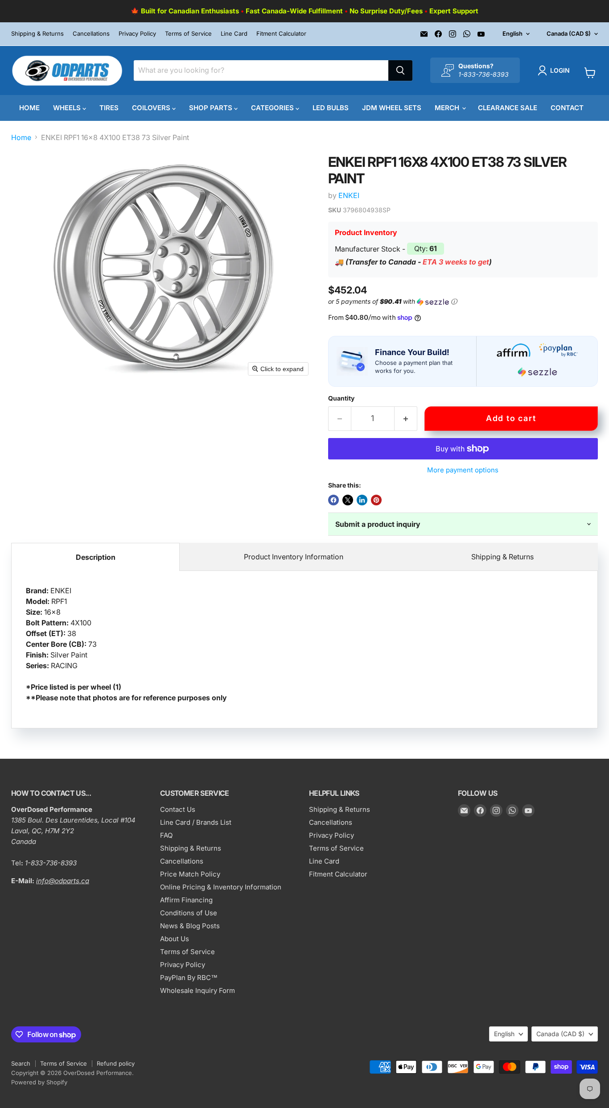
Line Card (234, 33)
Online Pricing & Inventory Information (220, 887)
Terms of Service (188, 33)
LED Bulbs (331, 107)
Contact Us (177, 809)
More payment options (462, 470)
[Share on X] (347, 500)
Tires (109, 107)
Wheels (67, 107)
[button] (555, 70)
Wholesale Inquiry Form (197, 990)
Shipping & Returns (37, 33)
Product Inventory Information (293, 556)
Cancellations (91, 33)
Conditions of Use (188, 913)
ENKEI (348, 195)
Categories (273, 107)
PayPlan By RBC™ (189, 977)
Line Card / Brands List (195, 822)
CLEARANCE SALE (507, 107)
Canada (569, 33)
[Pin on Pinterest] (376, 500)
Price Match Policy (190, 874)
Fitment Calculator (281, 33)
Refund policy (116, 1063)
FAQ (166, 835)
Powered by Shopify (39, 1082)
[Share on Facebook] (333, 500)
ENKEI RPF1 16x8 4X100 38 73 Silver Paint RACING (126, 644)
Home (29, 107)
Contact (567, 107)
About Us (174, 938)
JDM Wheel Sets (391, 107)
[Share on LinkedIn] (362, 500)
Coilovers (152, 107)
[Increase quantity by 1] (406, 418)
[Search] (400, 70)
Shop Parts (211, 107)
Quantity (341, 398)
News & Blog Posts (190, 926)
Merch (448, 107)
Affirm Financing (186, 900)
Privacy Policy (137, 33)
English (512, 33)
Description (95, 557)
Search (20, 1063)
